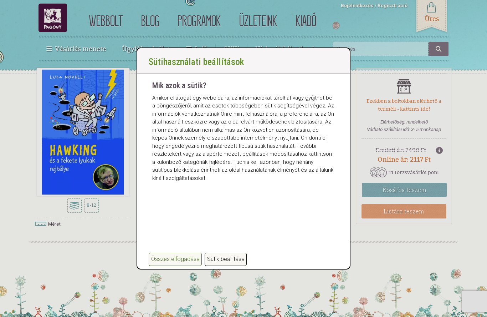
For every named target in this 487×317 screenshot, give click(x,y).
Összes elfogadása (175, 259)
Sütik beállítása (226, 259)
